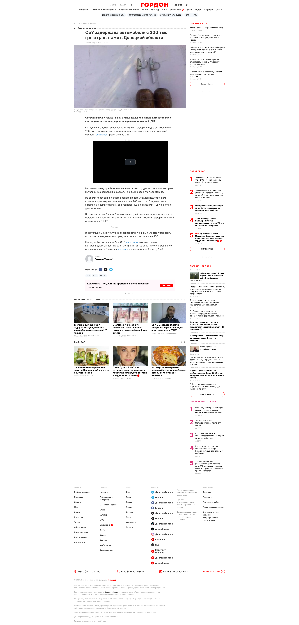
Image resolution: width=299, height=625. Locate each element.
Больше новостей (207, 394)
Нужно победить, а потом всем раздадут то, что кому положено (206, 73)
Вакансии (207, 492)
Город (128, 487)
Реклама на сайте (211, 502)
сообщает (101, 134)
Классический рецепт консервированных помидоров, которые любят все (209, 435)
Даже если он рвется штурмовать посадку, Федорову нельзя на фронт (204, 61)
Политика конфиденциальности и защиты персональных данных (186, 503)
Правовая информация (213, 507)
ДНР (94, 276)
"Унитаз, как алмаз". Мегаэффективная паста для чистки (208, 422)
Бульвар (155, 9)
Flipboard (160, 539)
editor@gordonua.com (175, 571)
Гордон (77, 23)
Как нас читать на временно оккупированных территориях (211, 516)
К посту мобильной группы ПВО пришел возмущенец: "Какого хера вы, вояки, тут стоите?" (207, 49)
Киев (128, 492)
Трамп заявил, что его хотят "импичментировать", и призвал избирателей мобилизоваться (204, 302)
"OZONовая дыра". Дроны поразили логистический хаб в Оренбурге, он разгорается (207, 276)
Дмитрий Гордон (164, 492)
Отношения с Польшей (171, 15)
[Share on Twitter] (105, 270)
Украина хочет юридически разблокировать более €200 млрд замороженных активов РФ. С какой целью (207, 374)
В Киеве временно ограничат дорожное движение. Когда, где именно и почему (205, 386)
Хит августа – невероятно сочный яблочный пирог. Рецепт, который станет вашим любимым (209, 449)
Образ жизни (80, 527)
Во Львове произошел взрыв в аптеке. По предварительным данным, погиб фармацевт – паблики (207, 313)
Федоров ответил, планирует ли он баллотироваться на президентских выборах (209, 207)
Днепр (128, 517)
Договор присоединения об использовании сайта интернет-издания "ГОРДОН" (187, 515)
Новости (83, 9)
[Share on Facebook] (100, 270)
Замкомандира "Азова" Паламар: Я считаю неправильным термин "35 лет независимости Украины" (209, 222)
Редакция (207, 497)
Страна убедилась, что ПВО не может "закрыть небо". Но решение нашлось (209, 179)
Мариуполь (131, 522)
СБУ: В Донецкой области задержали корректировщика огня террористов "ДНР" (167, 327)
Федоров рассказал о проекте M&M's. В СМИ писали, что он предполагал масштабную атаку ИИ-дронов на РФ (207, 325)
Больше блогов (207, 84)
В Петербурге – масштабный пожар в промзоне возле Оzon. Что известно (207, 337)
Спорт (77, 512)
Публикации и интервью (103, 9)
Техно (77, 522)
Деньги (102, 276)
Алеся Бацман (162, 529)
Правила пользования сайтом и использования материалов (187, 492)
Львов (128, 497)
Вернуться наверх (211, 571)
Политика (78, 497)
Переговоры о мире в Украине (142, 15)
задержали (132, 242)
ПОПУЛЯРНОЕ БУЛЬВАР (203, 401)
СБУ (88, 276)
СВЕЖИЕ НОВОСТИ (200, 266)
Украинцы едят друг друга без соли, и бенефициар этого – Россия (206, 37)
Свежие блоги (198, 23)
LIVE (164, 9)
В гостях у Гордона (129, 9)
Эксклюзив (176, 9)
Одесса (129, 502)
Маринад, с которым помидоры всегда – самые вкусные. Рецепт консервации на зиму (209, 409)
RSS (157, 545)
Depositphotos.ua (111, 592)
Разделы (103, 487)
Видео (198, 9)
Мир (76, 507)
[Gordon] (154, 5)
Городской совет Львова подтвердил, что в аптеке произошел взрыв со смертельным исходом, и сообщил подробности (207, 290)
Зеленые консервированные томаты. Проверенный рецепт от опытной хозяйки (91, 370)
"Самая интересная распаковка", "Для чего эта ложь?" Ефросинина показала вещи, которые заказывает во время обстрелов (209, 466)
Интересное (79, 542)
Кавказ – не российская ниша (207, 28)
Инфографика (80, 537)
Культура (78, 517)
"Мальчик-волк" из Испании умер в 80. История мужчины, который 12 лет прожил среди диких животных (209, 194)
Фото (189, 9)
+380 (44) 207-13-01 (89, 571)
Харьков (129, 512)
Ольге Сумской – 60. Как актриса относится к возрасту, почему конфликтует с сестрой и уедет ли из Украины (130, 371)
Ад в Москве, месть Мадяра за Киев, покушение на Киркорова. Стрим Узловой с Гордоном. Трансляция (209, 237)
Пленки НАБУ (191, 15)
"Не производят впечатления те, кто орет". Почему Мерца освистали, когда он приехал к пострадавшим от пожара (207, 361)
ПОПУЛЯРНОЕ (197, 171)
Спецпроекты (106, 550)
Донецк (129, 507)
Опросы (208, 9)
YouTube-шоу (106, 545)
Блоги (145, 9)
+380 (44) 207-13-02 (132, 571)
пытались (122, 249)
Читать (166, 285)
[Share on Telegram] (111, 270)
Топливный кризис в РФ (113, 15)
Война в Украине (89, 23)
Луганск (129, 527)
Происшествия (93, 336)
